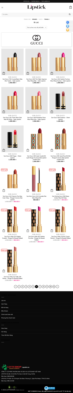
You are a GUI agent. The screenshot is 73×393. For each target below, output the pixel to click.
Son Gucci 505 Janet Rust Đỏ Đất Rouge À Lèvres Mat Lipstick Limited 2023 (60, 157)
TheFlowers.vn (45, 1)
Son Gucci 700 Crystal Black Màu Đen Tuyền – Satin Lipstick (12, 80)
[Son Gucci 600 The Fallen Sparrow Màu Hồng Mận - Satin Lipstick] (36, 62)
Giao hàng (4, 328)
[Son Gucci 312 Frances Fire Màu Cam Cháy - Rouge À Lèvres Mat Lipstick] (12, 179)
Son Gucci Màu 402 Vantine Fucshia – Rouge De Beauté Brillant (36, 238)
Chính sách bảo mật (7, 314)
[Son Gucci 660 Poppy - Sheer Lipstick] (12, 138)
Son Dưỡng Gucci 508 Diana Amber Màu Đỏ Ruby (60, 197)
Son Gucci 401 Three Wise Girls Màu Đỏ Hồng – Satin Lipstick (12, 118)
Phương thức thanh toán (8, 318)
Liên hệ (3, 300)
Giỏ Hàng (4, 331)
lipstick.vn (26, 1)
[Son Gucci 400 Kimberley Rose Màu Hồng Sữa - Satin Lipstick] (36, 100)
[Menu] (2, 8)
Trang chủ (27, 19)
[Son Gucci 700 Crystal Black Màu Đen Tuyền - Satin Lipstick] (12, 62)
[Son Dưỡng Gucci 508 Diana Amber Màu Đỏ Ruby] (60, 179)
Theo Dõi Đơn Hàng (7, 335)
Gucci (40, 19)
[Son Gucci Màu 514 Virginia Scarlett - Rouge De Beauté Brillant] (12, 219)
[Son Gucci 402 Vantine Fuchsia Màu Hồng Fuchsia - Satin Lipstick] (60, 62)
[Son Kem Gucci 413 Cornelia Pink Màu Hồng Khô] (36, 179)
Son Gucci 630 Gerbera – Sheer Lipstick (60, 118)
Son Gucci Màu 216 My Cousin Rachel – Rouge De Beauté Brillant (60, 237)
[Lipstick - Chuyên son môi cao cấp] (36, 7)
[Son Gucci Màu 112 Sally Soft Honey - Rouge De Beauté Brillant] (12, 259)
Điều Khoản (4, 311)
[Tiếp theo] (57, 286)
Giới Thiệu (4, 304)
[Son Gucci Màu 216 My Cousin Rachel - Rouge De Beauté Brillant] (60, 219)
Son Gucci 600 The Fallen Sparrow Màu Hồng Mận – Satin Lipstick (36, 80)
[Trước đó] (15, 286)
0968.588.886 (10, 376)
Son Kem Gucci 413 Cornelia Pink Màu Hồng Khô (36, 197)
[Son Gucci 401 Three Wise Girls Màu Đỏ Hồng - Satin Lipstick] (12, 100)
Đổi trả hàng (4, 307)
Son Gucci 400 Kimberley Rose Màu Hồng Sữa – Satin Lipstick (36, 118)
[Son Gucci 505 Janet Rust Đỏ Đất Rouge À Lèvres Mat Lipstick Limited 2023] (60, 138)
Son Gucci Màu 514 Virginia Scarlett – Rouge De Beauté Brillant (12, 237)
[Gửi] (69, 14)
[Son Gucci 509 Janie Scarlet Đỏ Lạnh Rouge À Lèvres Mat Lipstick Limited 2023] (36, 138)
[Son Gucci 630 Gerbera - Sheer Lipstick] (60, 100)
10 (50, 286)
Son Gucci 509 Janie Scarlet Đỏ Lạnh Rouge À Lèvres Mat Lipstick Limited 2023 (36, 157)
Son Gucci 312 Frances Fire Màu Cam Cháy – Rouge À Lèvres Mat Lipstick (12, 197)
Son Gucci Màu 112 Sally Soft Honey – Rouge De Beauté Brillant (12, 277)
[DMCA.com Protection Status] (12, 387)
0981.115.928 (10, 381)
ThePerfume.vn (35, 1)
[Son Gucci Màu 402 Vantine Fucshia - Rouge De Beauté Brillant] (36, 219)
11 (54, 286)
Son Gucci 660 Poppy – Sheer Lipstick (12, 157)
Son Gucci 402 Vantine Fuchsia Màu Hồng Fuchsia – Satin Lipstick (60, 80)
